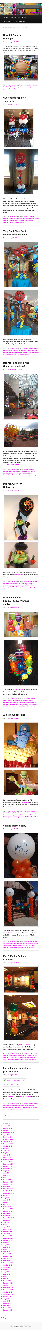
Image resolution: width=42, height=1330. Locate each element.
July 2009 (6, 1299)
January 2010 (7, 1285)
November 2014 (8, 1164)
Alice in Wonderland (14, 714)
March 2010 (7, 1281)
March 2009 (7, 1308)
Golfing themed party (14, 825)
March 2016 (7, 1137)
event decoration (27, 1107)
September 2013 (8, 1193)
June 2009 (6, 1301)
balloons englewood (30, 704)
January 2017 (7, 1128)
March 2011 (7, 1254)
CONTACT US (20, 21)
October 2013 (7, 1191)
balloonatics (27, 85)
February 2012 (8, 1231)
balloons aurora (26, 350)
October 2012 (7, 1216)
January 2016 (7, 1141)
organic (31, 87)
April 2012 (6, 1227)
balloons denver (13, 87)
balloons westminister (27, 1105)
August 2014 (7, 1171)
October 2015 (7, 1146)
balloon (31, 348)
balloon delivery (16, 350)
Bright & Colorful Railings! (12, 36)
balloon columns (14, 933)
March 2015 (7, 1157)
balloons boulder (8, 218)
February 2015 (8, 1159)
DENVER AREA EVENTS (18, 17)
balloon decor (22, 1055)
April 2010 (6, 1278)
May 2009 (6, 1303)
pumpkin (30, 587)
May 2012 (6, 1225)
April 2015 (6, 1155)
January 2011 (7, 1258)
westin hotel (32, 1059)
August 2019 (7, 1126)
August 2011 (7, 1243)
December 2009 (8, 1288)
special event (22, 817)
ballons (26, 348)
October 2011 (7, 1240)
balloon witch (18, 583)
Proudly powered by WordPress (21, 1326)
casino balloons (29, 218)
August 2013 (7, 1195)
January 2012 (7, 1234)
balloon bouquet (17, 689)
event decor (17, 1107)
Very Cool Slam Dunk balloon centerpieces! (15, 232)
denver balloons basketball (20, 354)
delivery (22, 585)
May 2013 (6, 1202)
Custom (27, 471)
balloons (22, 702)
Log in (5, 1318)
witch (4, 589)
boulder (5, 706)
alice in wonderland (29, 698)
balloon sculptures (17, 1090)
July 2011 (6, 1245)
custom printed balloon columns (19, 220)
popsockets (6, 89)
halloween (24, 587)
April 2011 (6, 1252)
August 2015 (7, 1148)
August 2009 (7, 1296)
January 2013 (7, 1211)
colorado (21, 471)
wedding (33, 475)
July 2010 (6, 1272)
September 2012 (8, 1218)
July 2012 (6, 1222)
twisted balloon (18, 574)
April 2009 (6, 1305)
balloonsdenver (23, 87)
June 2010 (6, 1274)
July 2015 (6, 1150)
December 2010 (8, 1261)
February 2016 (8, 1139)
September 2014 (8, 1168)
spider (35, 587)
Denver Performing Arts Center (18, 473)
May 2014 (6, 1177)
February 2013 (8, 1209)
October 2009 (7, 1292)
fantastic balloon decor (19, 475)
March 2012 (7, 1229)
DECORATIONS (8, 21)
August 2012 (7, 1220)
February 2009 (8, 1310)
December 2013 (8, 1186)
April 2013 (6, 1204)
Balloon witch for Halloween (12, 485)
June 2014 (6, 1175)
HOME (6, 17)
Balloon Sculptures (29, 217)
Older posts (7, 1116)
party (28, 475)
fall (10, 587)
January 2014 (7, 1184)
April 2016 (6, 1135)
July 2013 (6, 1198)
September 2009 (8, 1294)
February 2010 (8, 1283)
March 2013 (7, 1207)
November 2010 (8, 1263)
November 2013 (8, 1189)
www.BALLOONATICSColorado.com (15, 465)
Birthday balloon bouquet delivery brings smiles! (16, 601)
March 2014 (7, 1180)
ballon (25, 581)
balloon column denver (15, 943)
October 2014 (7, 1166)
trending (13, 89)
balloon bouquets (27, 692)
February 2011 (8, 1256)
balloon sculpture (8, 583)
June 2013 (6, 1200)
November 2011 (8, 1238)
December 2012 (8, 1213)
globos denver (16, 587)
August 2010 (7, 1270)
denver (28, 585)
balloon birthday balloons (20, 700)
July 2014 (6, 1173)
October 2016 (7, 1130)
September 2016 (8, 1132)
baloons (21, 815)
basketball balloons (14, 352)
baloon (16, 815)
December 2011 (8, 1236)
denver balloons (29, 815)
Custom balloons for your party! (14, 99)
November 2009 (8, 1290)
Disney (5, 817)
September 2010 (8, 1267)
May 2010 (6, 1276)
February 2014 (8, 1182)
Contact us (25, 802)
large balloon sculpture (17, 1109)
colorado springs (14, 585)
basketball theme (26, 352)
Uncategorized (13, 85)
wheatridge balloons (32, 817)
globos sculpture (29, 947)
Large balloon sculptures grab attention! (17, 1069)
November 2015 (8, 1144)
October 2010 (7, 1265)
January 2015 (7, 1162)
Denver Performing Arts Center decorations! (16, 364)
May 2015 (6, 1153)
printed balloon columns (16, 222)
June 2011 (6, 1247)
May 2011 (6, 1249)
